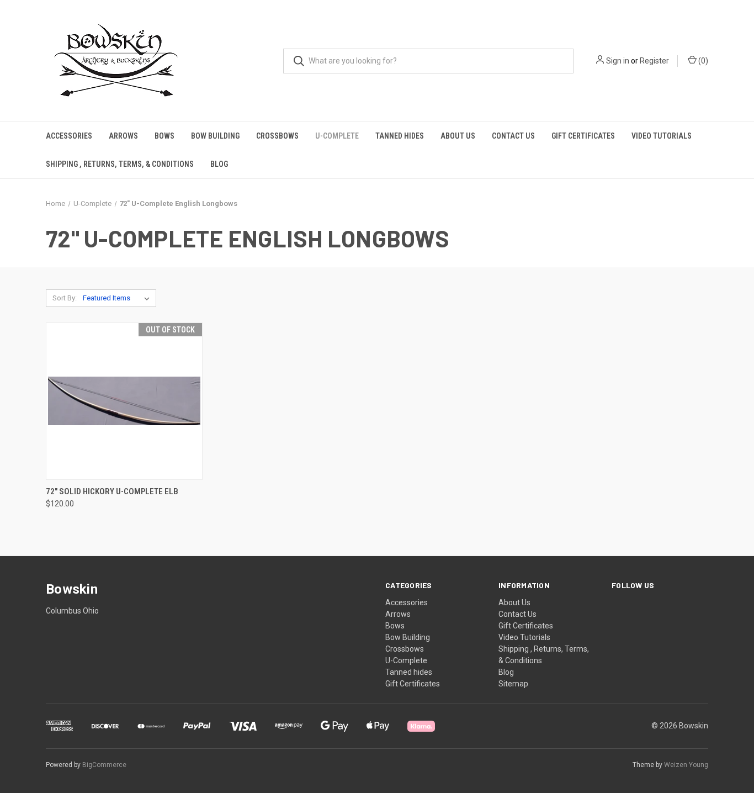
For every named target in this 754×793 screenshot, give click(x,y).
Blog (219, 164)
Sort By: (64, 298)
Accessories (69, 135)
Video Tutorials (661, 135)
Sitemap (513, 683)
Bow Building (215, 135)
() (702, 60)
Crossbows (277, 135)
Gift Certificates (583, 135)
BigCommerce (104, 765)
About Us (457, 135)
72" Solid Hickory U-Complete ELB (112, 491)
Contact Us (513, 135)
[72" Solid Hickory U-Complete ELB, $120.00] (124, 401)
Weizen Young (686, 765)
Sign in (617, 60)
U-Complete (337, 135)
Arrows (123, 135)
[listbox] (118, 298)
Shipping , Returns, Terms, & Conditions (120, 164)
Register (654, 60)
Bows (164, 135)
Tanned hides (399, 135)
